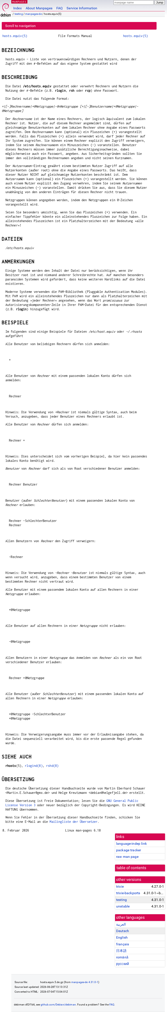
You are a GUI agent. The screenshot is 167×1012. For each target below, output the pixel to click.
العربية (121, 924)
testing (19, 13)
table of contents (131, 868)
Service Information (82, 8)
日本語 (121, 951)
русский (122, 964)
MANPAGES (19, 1)
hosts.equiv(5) (14, 36)
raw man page (127, 857)
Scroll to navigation (20, 26)
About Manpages (39, 8)
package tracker (128, 850)
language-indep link (131, 844)
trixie (120, 886)
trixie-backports (128, 893)
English (122, 937)
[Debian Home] (5, 9)
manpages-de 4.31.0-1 (84, 982)
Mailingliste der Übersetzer (73, 821)
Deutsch (122, 931)
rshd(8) (52, 765)
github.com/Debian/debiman (58, 1004)
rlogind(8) (34, 765)
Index (17, 8)
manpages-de (33, 13)
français (122, 944)
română (122, 957)
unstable (123, 906)
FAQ (59, 8)
